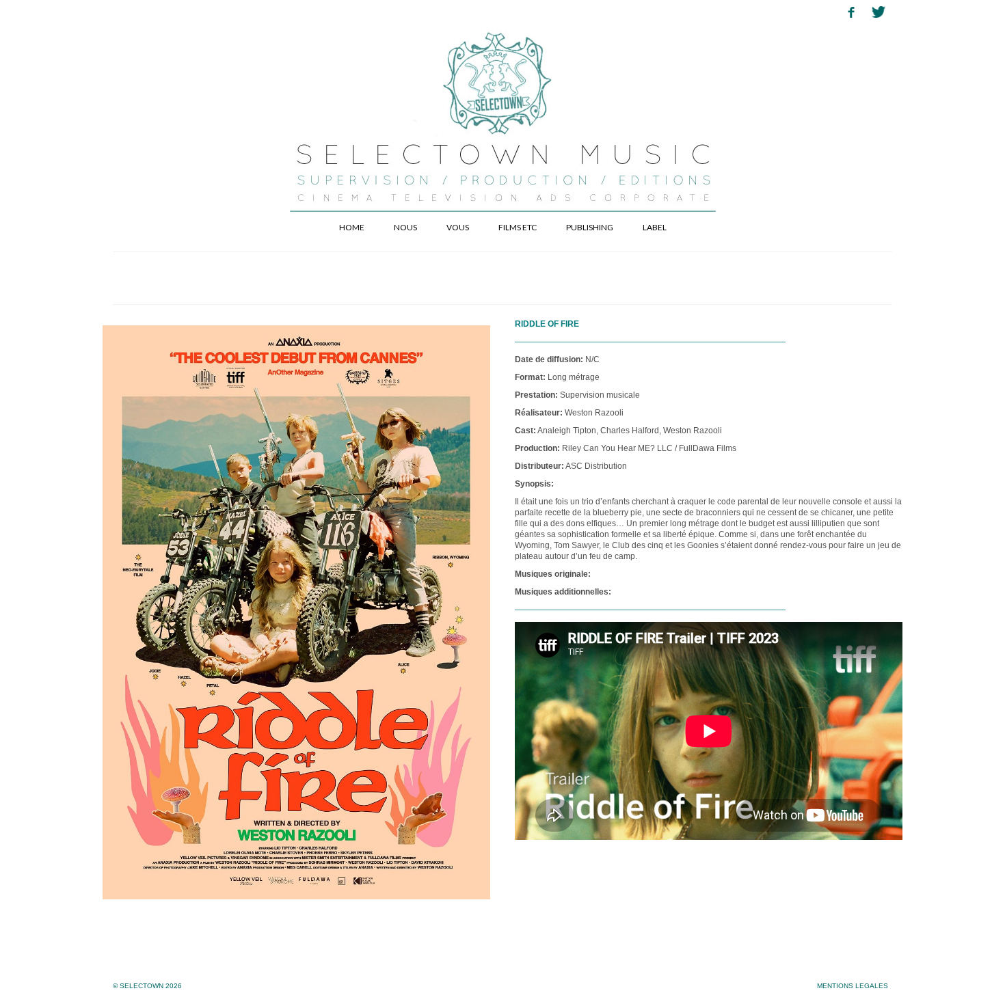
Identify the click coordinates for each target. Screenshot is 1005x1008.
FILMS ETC (517, 227)
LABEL (655, 227)
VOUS (457, 227)
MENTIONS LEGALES (852, 986)
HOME (351, 227)
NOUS (405, 227)
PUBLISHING (589, 227)
